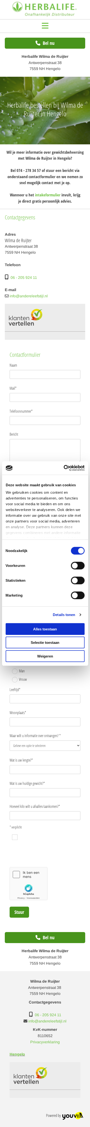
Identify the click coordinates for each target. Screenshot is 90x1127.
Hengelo (17, 1054)
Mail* (13, 388)
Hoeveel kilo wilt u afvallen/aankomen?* (35, 806)
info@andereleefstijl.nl (29, 296)
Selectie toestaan (45, 642)
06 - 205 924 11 (24, 278)
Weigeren (45, 656)
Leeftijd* (15, 689)
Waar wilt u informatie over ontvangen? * (35, 736)
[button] (45, 26)
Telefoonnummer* (21, 411)
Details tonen (64, 615)
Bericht (14, 434)
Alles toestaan (45, 629)
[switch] (77, 565)
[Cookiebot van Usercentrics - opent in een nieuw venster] (64, 468)
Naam (13, 365)
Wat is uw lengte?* (21, 760)
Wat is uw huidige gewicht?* (27, 783)
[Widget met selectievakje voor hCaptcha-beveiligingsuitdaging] (29, 883)
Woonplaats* (18, 712)
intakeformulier (47, 195)
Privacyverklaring (45, 1042)
